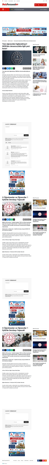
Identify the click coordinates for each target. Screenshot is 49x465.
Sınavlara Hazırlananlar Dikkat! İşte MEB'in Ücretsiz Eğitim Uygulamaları (24, 9)
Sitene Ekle (31, 460)
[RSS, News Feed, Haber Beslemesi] (45, 461)
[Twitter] (5, 68)
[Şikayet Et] (27, 149)
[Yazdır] (24, 68)
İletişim (22, 460)
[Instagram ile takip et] (43, 461)
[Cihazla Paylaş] (14, 68)
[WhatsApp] (12, 68)
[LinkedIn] (10, 68)
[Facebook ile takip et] (38, 461)
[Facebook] (3, 68)
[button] (26, 68)
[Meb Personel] (10, 4)
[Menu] (36, 5)
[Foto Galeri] (46, 0)
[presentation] (5, 9)
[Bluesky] (7, 68)
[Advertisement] (24, 18)
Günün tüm (43, 9)
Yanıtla (12, 149)
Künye (19, 460)
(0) (15, 149)
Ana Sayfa (15, 460)
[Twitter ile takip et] (41, 461)
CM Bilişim (5, 463)
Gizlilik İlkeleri (26, 460)
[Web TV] (43, 0)
